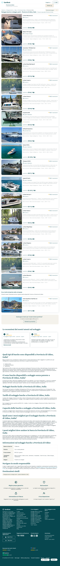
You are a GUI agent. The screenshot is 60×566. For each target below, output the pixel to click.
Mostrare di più (7, 345)
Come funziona (48, 536)
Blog (18, 528)
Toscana (47, 515)
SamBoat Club (20, 521)
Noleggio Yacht (34, 514)
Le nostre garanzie (21, 514)
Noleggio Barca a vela (36, 515)
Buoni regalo (19, 520)
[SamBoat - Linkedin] (37, 536)
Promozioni (33, 523)
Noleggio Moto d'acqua (36, 518)
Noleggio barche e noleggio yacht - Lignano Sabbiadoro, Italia (16, 474)
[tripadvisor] (6, 553)
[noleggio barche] (5, 2)
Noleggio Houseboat (35, 519)
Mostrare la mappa (50, 10)
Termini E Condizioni (35, 557)
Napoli (46, 517)
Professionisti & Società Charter (22, 519)
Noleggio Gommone (35, 512)
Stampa (18, 524)
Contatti (47, 538)
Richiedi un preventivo (30, 321)
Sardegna (47, 512)
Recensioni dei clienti (22, 523)
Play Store (10, 540)
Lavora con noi (20, 512)
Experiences (19, 527)
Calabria (47, 516)
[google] (33, 548)
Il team (18, 511)
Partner (42, 557)
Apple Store (10, 537)
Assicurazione (20, 515)
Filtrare (49, 5)
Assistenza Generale (49, 535)
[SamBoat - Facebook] (32, 536)
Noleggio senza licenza (36, 520)
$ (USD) (53, 559)
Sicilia (46, 513)
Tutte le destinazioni (49, 519)
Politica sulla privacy (25, 557)
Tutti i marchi (34, 524)
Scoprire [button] (48, 2)
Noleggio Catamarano (36, 516)
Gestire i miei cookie (49, 539)
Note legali (17, 557)
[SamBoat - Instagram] (34, 536)
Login (56, 2)
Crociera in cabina (35, 522)
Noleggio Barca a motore (36, 511)
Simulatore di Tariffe (21, 516)
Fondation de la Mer (21, 526)
